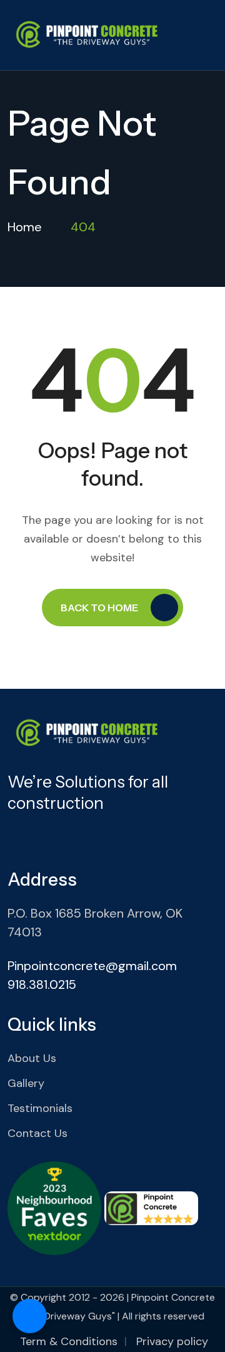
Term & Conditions (69, 1341)
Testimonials (40, 1108)
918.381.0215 (42, 984)
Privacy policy (172, 1341)
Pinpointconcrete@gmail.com (92, 966)
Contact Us (38, 1133)
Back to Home (99, 607)
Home (25, 227)
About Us (32, 1058)
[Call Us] (29, 1316)
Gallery (26, 1083)
